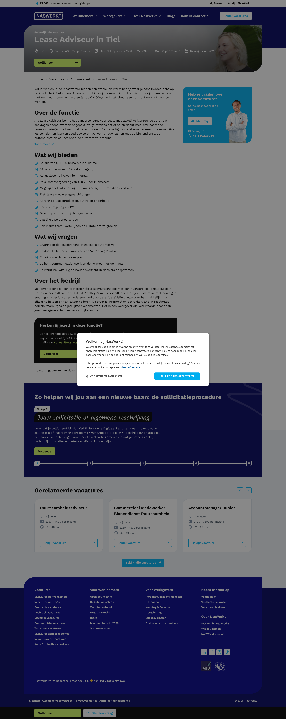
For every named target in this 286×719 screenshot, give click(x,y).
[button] (104, 376)
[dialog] (143, 359)
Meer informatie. (130, 367)
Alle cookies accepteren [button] (177, 376)
